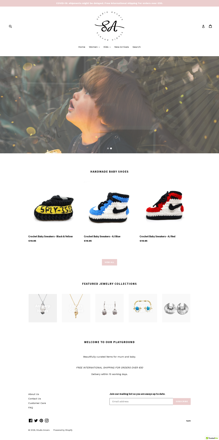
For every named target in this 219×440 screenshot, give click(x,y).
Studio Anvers (43, 430)
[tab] (108, 148)
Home (81, 46)
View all (109, 262)
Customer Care (37, 403)
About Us (33, 394)
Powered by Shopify (62, 430)
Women (95, 46)
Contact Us (34, 398)
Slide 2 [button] (111, 148)
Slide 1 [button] (108, 148)
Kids (108, 46)
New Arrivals (121, 46)
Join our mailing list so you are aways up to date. (137, 393)
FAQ (30, 407)
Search (137, 46)
